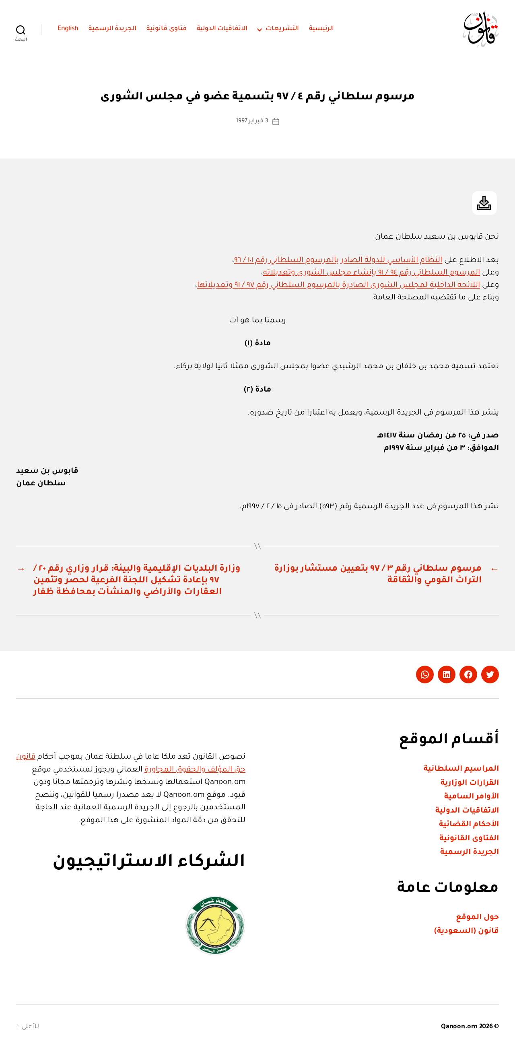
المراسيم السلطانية (461, 769)
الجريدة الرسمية (113, 29)
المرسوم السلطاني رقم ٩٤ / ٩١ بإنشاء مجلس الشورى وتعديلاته (371, 273)
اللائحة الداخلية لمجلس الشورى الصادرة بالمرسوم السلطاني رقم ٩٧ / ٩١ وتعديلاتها (338, 285)
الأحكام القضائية (469, 825)
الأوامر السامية (471, 797)
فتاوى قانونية (166, 29)
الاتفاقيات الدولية (222, 29)
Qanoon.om (459, 1027)
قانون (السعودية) (466, 931)
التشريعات (282, 29)
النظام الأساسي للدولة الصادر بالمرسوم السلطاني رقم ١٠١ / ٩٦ (338, 260)
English (68, 29)
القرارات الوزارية (470, 783)
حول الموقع (477, 918)
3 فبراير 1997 (252, 121)
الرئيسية (321, 29)
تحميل (484, 203)
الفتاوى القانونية (469, 839)
